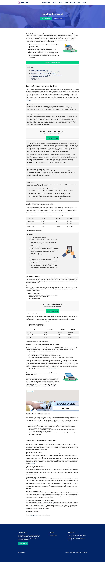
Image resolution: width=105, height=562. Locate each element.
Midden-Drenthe (51, 503)
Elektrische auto (46, 2)
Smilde (46, 385)
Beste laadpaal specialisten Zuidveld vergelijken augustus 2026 (45, 71)
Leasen (66, 2)
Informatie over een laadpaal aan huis (39, 70)
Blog (79, 2)
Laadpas (60, 2)
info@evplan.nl (53, 535)
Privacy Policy (79, 552)
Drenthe (33, 463)
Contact (84, 2)
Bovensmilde (52, 385)
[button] (52, 62)
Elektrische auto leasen (53, 368)
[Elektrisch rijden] (23, 2)
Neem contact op (23, 543)
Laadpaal (54, 2)
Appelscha (41, 385)
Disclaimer (85, 552)
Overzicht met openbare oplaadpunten (39, 76)
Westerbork (29, 385)
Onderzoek (72, 552)
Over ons (67, 552)
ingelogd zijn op (33, 515)
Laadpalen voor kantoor (36, 78)
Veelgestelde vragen (35, 79)
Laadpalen (28, 100)
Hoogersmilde (35, 385)
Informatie (72, 2)
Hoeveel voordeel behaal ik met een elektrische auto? (43, 73)
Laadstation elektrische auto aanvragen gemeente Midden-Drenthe (46, 75)
